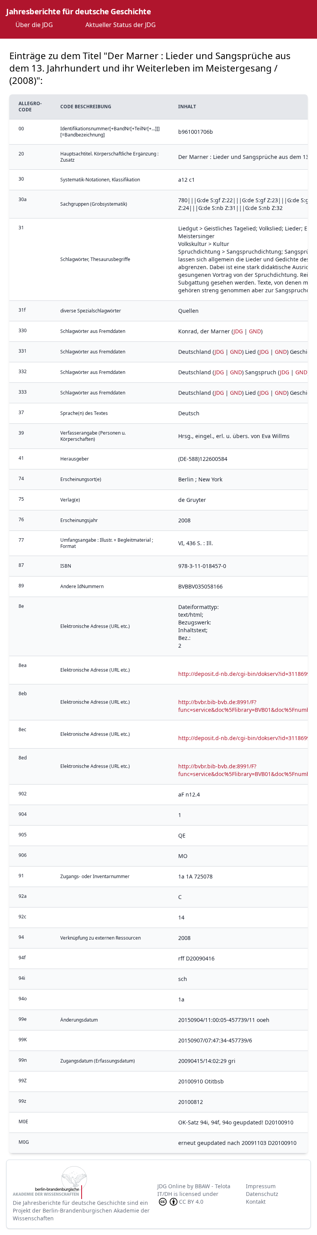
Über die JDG (34, 24)
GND (255, 331)
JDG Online (171, 1186)
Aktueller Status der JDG (120, 24)
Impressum (261, 1186)
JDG (238, 331)
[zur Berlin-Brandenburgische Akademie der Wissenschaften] (85, 1182)
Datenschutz (262, 1193)
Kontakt (256, 1201)
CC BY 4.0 (191, 1201)
